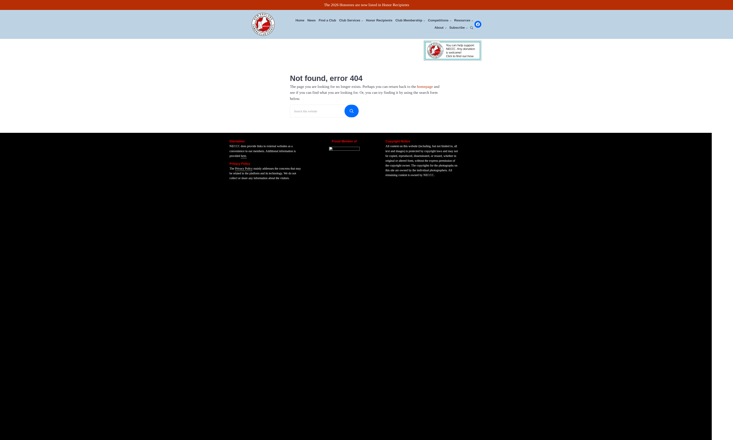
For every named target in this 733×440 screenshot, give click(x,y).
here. (244, 156)
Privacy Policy (244, 168)
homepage (425, 86)
